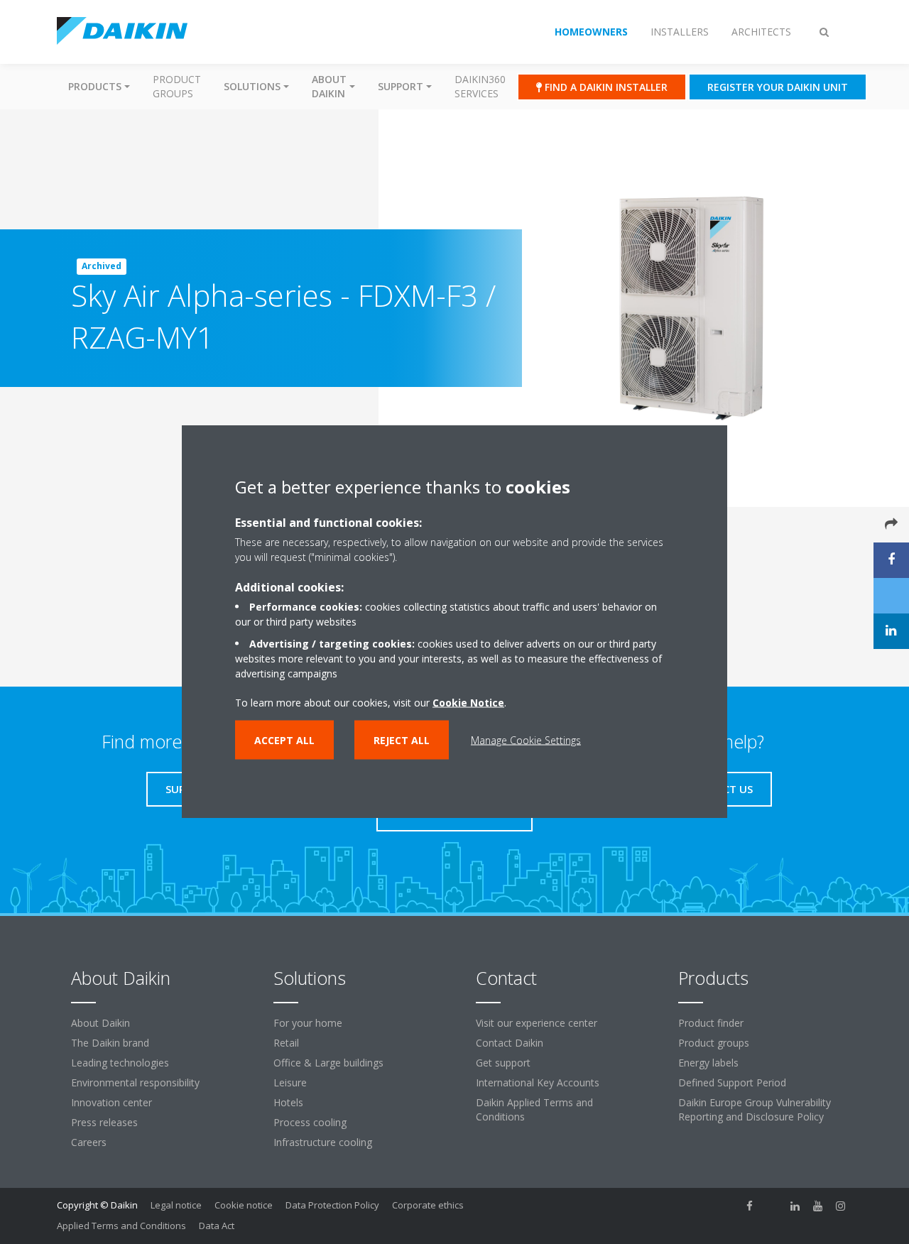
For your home (307, 1023)
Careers (89, 1142)
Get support (503, 1062)
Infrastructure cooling (322, 1142)
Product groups (177, 86)
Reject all (402, 740)
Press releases (104, 1122)
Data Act (216, 1225)
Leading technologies (120, 1062)
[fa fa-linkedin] (795, 1206)
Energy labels (708, 1062)
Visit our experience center (536, 1023)
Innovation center (111, 1102)
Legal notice (176, 1205)
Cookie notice (243, 1205)
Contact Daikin (509, 1042)
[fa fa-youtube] (818, 1206)
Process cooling (310, 1122)
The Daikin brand (110, 1042)
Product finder (711, 1023)
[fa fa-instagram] (840, 1206)
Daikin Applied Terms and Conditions (534, 1109)
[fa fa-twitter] (772, 1206)
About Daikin (100, 1023)
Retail (286, 1042)
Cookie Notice (468, 702)
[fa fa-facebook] (750, 1206)
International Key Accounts (537, 1082)
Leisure (290, 1082)
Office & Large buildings (328, 1062)
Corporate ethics (428, 1205)
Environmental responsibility (135, 1082)
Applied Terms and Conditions (121, 1225)
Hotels (288, 1102)
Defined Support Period (732, 1082)
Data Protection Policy (332, 1205)
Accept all (284, 740)
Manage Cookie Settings (526, 740)
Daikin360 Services (480, 86)
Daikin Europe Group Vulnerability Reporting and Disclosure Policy (754, 1109)
